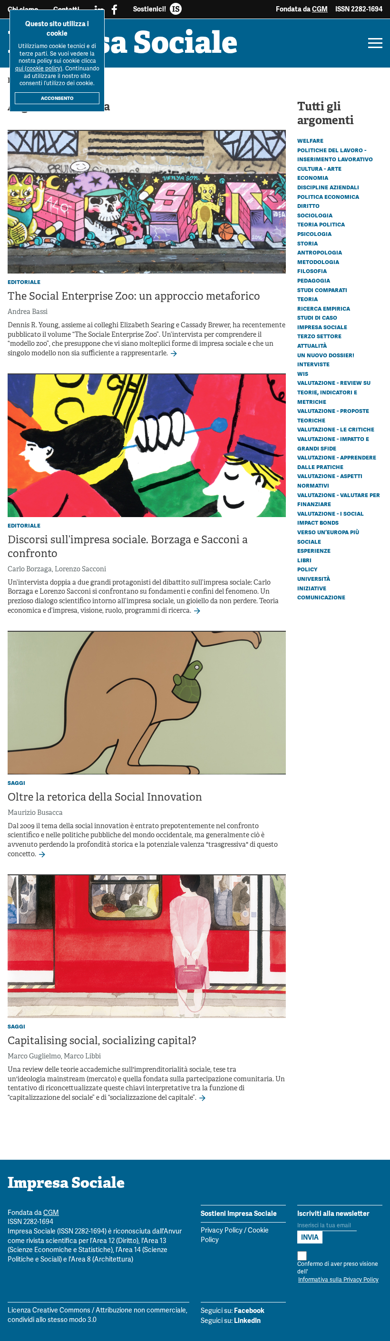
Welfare (310, 140)
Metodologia (318, 261)
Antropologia (319, 252)
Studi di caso (317, 317)
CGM (320, 9)
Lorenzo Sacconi (80, 570)
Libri (304, 560)
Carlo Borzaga (30, 570)
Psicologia (314, 233)
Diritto (308, 205)
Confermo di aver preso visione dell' (338, 1272)
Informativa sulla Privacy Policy (338, 1279)
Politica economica (328, 196)
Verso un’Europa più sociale (328, 537)
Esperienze (314, 550)
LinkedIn (247, 1320)
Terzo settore (319, 336)
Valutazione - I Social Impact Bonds (330, 518)
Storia (307, 243)
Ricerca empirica (323, 308)
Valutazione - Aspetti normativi (329, 480)
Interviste (313, 364)
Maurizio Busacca (35, 813)
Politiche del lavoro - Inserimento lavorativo (335, 155)
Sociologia (314, 215)
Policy (307, 569)
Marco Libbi (82, 1057)
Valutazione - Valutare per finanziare (338, 499)
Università (313, 578)
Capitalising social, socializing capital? (102, 1041)
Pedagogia (313, 280)
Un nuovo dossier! (325, 355)
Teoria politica (321, 224)
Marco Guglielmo (34, 1057)
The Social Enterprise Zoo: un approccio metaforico (134, 297)
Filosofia (312, 270)
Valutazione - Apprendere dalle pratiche (336, 462)
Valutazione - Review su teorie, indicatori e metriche (333, 391)
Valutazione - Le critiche (335, 429)
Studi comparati (322, 289)
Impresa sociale (322, 327)
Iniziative (311, 588)
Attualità (312, 345)
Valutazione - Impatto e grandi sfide (333, 443)
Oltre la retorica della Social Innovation (105, 798)
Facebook (249, 1310)
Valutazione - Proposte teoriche (333, 415)
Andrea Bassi (28, 312)
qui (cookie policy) (38, 68)
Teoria (307, 298)
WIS (302, 373)
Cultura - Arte (319, 168)
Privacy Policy (222, 1231)
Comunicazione (321, 597)
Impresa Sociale (123, 45)
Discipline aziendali (328, 187)
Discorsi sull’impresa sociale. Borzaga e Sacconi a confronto (128, 547)
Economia (312, 177)
